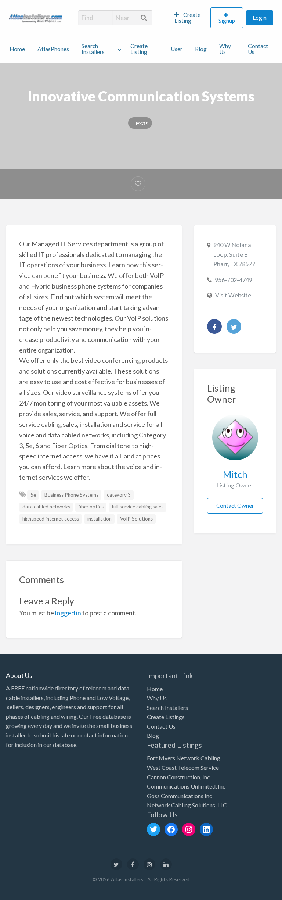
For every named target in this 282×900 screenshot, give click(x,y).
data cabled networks (46, 507)
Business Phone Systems (71, 495)
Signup (226, 20)
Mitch (235, 474)
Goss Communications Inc (179, 795)
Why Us (225, 49)
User (176, 49)
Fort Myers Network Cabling (183, 757)
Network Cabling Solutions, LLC (187, 804)
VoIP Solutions (136, 519)
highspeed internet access (50, 519)
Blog (201, 49)
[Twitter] (234, 326)
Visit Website (233, 295)
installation (99, 519)
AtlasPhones (53, 49)
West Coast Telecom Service (183, 767)
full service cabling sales (137, 507)
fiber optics (91, 507)
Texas (140, 123)
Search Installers (93, 49)
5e (33, 495)
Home (17, 49)
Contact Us (258, 49)
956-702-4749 (233, 279)
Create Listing (187, 17)
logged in (68, 613)
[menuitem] (189, 18)
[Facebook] (214, 326)
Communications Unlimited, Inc (186, 786)
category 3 (119, 495)
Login (260, 17)
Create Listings (166, 716)
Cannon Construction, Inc (178, 777)
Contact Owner (235, 505)
